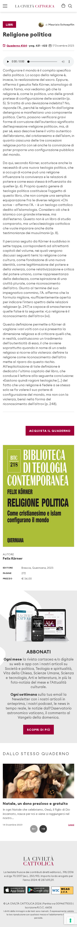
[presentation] (34, 829)
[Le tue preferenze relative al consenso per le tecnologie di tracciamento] (70, 920)
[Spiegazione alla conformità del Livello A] (62, 890)
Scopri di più (38, 729)
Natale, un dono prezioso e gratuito (35, 803)
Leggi (71, 824)
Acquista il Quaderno (49, 431)
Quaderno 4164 (17, 45)
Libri (9, 24)
